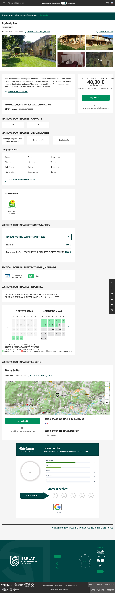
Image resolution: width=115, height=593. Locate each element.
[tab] (36, 237)
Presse (92, 584)
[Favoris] (108, 3)
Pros (99, 584)
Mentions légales (47, 585)
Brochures (109, 584)
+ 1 (100, 59)
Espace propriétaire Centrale (59, 589)
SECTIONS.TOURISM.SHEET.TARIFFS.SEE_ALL (95, 88)
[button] (112, 3)
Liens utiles (58, 585)
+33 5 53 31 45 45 (17, 3)
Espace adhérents (69, 585)
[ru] (112, 3)
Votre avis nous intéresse (102, 590)
